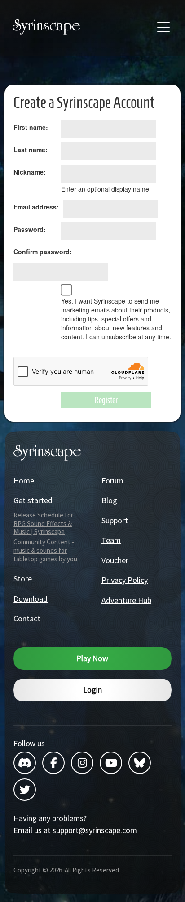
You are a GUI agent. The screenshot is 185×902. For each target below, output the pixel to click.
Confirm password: (42, 251)
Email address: (36, 206)
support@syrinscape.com (95, 830)
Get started (33, 500)
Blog (109, 500)
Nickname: (29, 171)
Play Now (92, 658)
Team (111, 540)
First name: (30, 127)
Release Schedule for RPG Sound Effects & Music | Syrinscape (43, 523)
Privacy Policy (124, 580)
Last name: (30, 149)
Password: (29, 229)
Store (22, 578)
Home (23, 480)
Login (92, 689)
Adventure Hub (126, 600)
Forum (112, 480)
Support (114, 520)
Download (30, 599)
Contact (26, 618)
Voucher (114, 560)
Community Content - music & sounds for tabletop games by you (45, 550)
